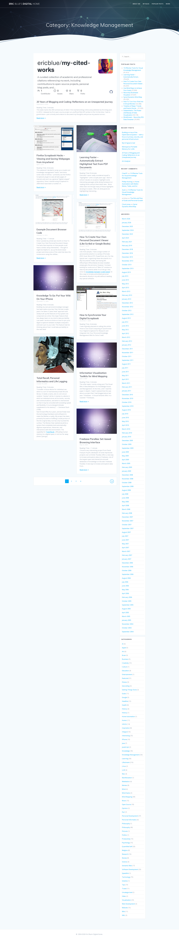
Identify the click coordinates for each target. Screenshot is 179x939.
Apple (124, 648)
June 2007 (125, 540)
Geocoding (125, 686)
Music (124, 801)
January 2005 (126, 620)
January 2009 (126, 471)
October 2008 (126, 483)
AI (122, 644)
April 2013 (125, 288)
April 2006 (125, 593)
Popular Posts (157, 4)
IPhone (124, 739)
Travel (124, 889)
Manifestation (127, 778)
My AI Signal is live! (128, 143)
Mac (123, 774)
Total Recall (50, 432)
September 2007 (127, 528)
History (124, 709)
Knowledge (126, 751)
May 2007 (125, 544)
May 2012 (125, 330)
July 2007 (125, 536)
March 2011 (126, 383)
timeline (125, 881)
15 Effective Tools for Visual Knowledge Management (132, 175)
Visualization (126, 900)
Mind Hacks (126, 793)
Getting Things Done (129, 690)
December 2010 (127, 395)
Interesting (126, 736)
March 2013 (126, 291)
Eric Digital (24, 4)
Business (125, 659)
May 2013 (125, 284)
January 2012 (126, 345)
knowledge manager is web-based (98, 272)
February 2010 (127, 433)
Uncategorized (127, 892)
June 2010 (125, 418)
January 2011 (126, 391)
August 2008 (126, 490)
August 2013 (126, 272)
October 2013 (126, 265)
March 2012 (126, 337)
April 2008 (125, 505)
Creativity (125, 663)
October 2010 (126, 402)
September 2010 (127, 406)
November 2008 (127, 479)
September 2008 (127, 486)
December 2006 (127, 563)
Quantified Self (127, 846)
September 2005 (127, 605)
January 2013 (126, 299)
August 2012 (126, 318)
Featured (125, 678)
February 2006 (127, 597)
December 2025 (127, 226)
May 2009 (125, 456)
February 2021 (127, 242)
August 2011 (126, 364)
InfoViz (124, 724)
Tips (123, 885)
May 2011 (125, 375)
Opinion (125, 808)
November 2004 (127, 624)
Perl (123, 812)
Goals (124, 694)
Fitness (124, 682)
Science (124, 862)
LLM (123, 770)
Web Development (128, 904)
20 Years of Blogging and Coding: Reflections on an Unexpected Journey (75, 101)
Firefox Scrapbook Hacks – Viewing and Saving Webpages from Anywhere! (53, 159)
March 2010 (126, 429)
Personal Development (130, 816)
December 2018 (127, 249)
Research (125, 854)
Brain (124, 655)
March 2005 (126, 616)
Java (123, 743)
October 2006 (126, 570)
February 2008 (127, 513)
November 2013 (127, 261)
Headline (125, 701)
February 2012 (127, 341)
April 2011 (125, 379)
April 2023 (125, 238)
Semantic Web (127, 866)
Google (124, 697)
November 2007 (127, 521)
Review (124, 858)
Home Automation (128, 716)
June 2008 (125, 498)
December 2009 (127, 440)
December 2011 (127, 349)
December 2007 (127, 517)
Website (125, 908)
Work (168, 4)
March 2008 (126, 509)
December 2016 (127, 253)
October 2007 (126, 525)
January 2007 (126, 559)
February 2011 (127, 387)
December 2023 (127, 234)
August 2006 (126, 578)
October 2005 (126, 601)
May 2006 (125, 590)
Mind (123, 789)
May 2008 (125, 502)
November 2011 (127, 353)
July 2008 (125, 494)
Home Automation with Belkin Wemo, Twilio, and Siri (130, 184)
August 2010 (126, 410)
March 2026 (126, 219)
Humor (124, 720)
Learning (125, 759)
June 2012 (125, 326)
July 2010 (125, 414)
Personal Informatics (129, 820)
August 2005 (126, 609)
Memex (124, 785)
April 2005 (125, 613)
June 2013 (125, 280)
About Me (136, 4)
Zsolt (123, 190)
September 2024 (127, 230)
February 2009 (127, 467)
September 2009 (127, 448)
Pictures (125, 831)
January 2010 (126, 437)
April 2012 (125, 333)
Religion (125, 850)
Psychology (126, 843)
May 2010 (125, 421)
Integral (125, 732)
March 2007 (126, 551)
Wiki (123, 911)
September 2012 (127, 314)
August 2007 (126, 532)
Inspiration (126, 728)
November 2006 (127, 567)
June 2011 (125, 372)
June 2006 (125, 586)
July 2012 (125, 322)
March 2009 (126, 463)
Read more (40, 118)
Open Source (126, 804)
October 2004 (126, 628)
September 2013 (127, 268)
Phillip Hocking (127, 182)
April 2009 (125, 460)
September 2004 (127, 632)
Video (124, 896)
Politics (124, 835)
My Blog (146, 4)
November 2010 (127, 398)
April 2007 (125, 548)
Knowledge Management (130, 755)
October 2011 (126, 356)
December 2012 (127, 303)
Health (124, 705)
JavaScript (125, 747)
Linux (124, 766)
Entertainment (127, 674)
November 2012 (127, 307)
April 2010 (125, 425)
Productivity (126, 839)
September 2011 (127, 360)
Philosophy (126, 824)
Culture (124, 667)
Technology (126, 877)
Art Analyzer (126, 161)
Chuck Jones (126, 204)
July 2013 (125, 276)
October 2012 (126, 310)
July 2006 (125, 582)
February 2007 (127, 555)
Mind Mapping (127, 797)
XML (123, 915)
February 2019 (127, 245)
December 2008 (127, 475)
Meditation (126, 781)
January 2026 (126, 223)
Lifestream (125, 762)
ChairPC (125, 173)
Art (123, 651)
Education (125, 671)
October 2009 (126, 444)
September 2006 (127, 574)
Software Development (130, 869)
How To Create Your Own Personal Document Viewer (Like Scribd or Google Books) (95, 240)
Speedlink (125, 873)
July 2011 (125, 368)
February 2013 (127, 295)
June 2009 (125, 452)
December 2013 (127, 257)
